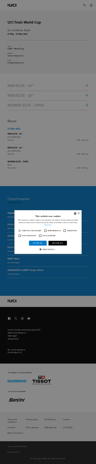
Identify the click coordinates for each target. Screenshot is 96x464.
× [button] (79, 213)
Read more (48, 225)
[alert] (48, 232)
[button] (48, 249)
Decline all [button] (57, 243)
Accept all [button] (38, 243)
